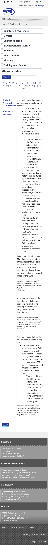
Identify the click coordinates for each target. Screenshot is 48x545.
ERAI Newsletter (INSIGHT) (18, 45)
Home (4, 24)
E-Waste (8, 35)
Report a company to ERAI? (13, 456)
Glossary (8, 60)
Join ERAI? (6, 451)
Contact (32, 527)
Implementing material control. (14, 491)
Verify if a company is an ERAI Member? (18, 477)
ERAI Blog (9, 50)
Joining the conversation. (12, 499)
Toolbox (13, 24)
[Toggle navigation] (43, 12)
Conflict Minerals (13, 40)
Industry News (11, 55)
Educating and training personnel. (15, 496)
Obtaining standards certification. (15, 494)
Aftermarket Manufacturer (9, 112)
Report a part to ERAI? (10, 453)
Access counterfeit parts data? (14, 470)
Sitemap (4, 527)
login (42, 5)
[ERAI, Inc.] (8, 11)
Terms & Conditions (18, 527)
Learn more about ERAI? (11, 448)
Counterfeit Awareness (16, 30)
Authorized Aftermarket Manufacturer (9, 103)
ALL (23, 88)
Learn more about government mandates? (19, 472)
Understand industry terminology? (16, 475)
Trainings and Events (15, 65)
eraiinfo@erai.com (29, 5)
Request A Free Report (31, 1)
